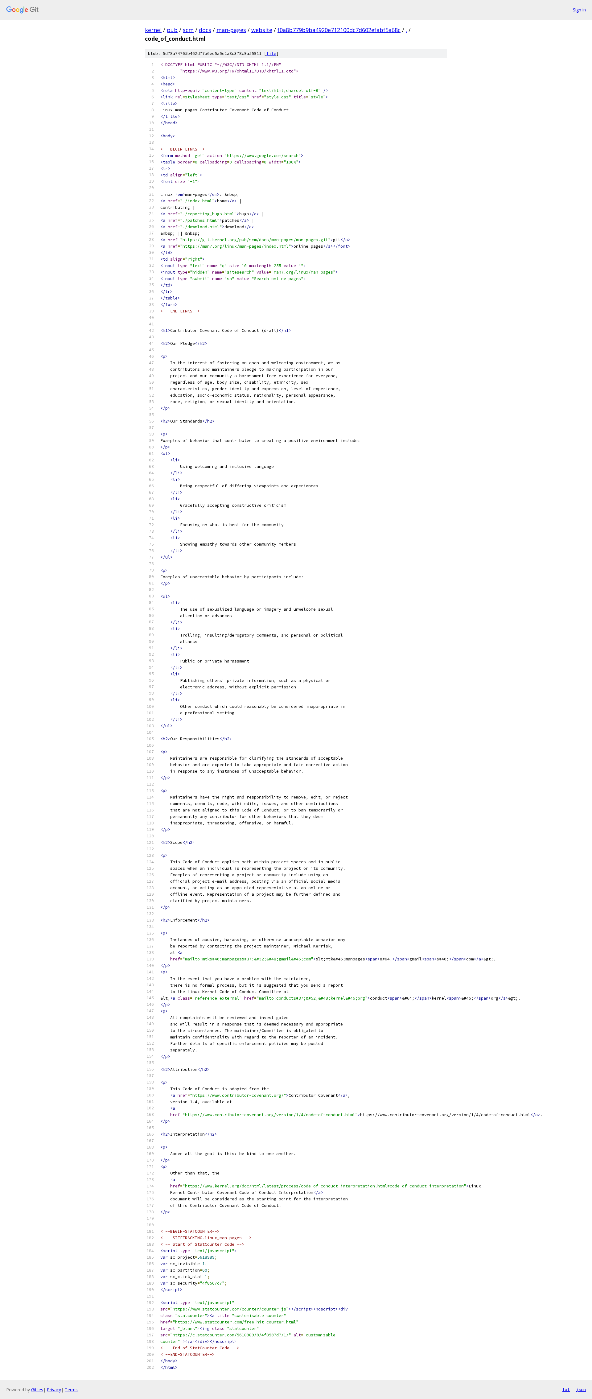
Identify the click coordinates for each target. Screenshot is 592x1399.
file (271, 53)
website (261, 30)
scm (188, 30)
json (581, 1389)
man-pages (231, 30)
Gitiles (37, 1390)
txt (566, 1389)
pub (172, 30)
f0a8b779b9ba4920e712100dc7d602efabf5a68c (339, 30)
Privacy (54, 1390)
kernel (153, 30)
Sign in (579, 10)
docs (205, 30)
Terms (71, 1390)
